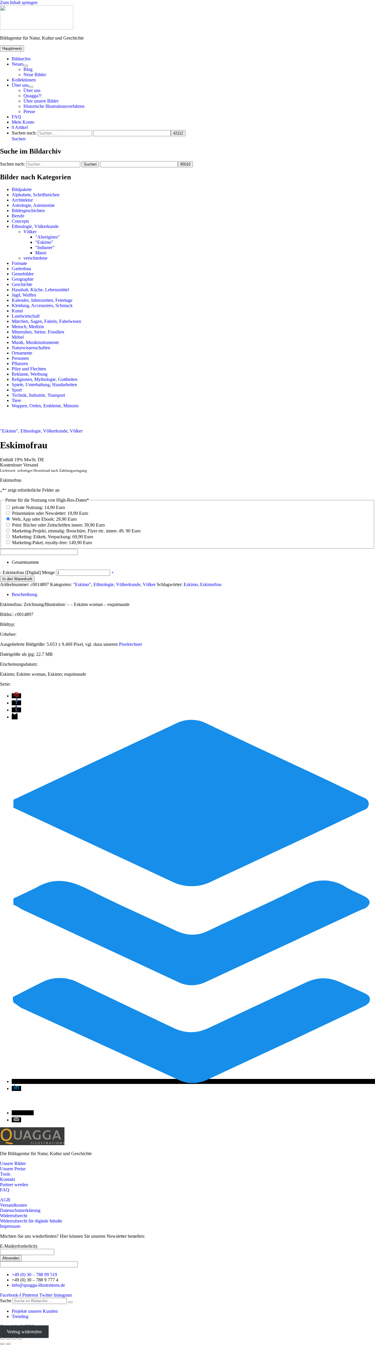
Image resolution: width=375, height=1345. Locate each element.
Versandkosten (13, 1205)
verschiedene (35, 258)
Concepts (20, 221)
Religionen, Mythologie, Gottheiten (44, 379)
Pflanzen (20, 363)
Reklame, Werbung (29, 374)
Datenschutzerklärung (20, 1210)
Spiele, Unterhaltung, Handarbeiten (44, 384)
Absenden (10, 1258)
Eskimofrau (210, 584)
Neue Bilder (34, 74)
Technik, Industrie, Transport (38, 395)
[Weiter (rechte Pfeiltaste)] (8, 1344)
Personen (20, 358)
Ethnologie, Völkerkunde (35, 226)
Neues (17, 64)
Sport (17, 389)
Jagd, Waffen (24, 294)
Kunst (17, 310)
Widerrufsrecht (13, 1215)
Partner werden (14, 1184)
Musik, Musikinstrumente (35, 342)
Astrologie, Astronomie (33, 205)
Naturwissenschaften (31, 347)
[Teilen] (14, 1338)
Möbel (18, 337)
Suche (5, 1300)
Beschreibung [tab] (24, 594)
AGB (5, 1199)
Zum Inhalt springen (19, 2)
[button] (18, 138)
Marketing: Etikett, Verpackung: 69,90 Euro (52, 536)
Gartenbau (21, 268)
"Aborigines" (47, 236)
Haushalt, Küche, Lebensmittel (40, 289)
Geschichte (22, 284)
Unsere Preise (12, 1168)
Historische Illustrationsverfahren (53, 106)
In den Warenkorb (17, 579)
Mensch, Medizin (28, 326)
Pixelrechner (130, 644)
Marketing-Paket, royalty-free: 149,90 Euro (52, 542)
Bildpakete (22, 189)
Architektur (22, 200)
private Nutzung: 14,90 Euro (38, 507)
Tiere (16, 400)
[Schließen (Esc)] (20, 1338)
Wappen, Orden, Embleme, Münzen (45, 405)
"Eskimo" (44, 242)
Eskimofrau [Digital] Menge (29, 572)
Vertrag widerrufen (24, 1331)
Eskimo (191, 584)
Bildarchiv (21, 58)
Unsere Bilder (13, 1163)
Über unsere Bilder (41, 100)
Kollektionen (24, 79)
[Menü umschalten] (25, 66)
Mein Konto (23, 122)
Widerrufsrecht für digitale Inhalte (31, 1220)
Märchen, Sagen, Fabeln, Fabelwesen (46, 321)
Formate (19, 263)
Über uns (20, 85)
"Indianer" (44, 247)
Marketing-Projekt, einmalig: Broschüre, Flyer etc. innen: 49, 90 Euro (76, 530)
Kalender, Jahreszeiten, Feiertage (42, 300)
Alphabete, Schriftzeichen (35, 194)
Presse (29, 111)
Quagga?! (32, 95)
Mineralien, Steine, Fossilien (38, 331)
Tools (5, 1174)
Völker (29, 231)
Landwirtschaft (26, 316)
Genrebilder (23, 273)
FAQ (16, 116)
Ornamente (22, 352)
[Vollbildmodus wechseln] (8, 1338)
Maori (40, 252)
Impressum (10, 1226)
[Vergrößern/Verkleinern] (2, 1338)
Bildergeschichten (28, 210)
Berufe (18, 215)
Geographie (22, 279)
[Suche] (70, 1302)
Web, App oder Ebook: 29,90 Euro (44, 519)
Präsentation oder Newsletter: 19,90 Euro (50, 513)
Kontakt (7, 1179)
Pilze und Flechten (29, 368)
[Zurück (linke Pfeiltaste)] (2, 1344)
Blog (28, 69)
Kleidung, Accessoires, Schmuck (42, 305)
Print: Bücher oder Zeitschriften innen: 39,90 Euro (58, 524)
